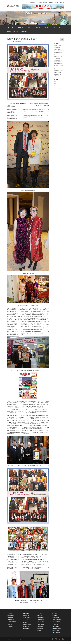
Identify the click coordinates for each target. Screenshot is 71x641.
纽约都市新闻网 (26, 613)
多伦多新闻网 (11, 615)
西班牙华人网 (26, 615)
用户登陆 (45, 2)
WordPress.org (57, 87)
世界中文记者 (11, 619)
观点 (55, 27)
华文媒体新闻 (35, 27)
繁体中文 (57, 2)
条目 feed (56, 83)
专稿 (52, 27)
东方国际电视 (56, 617)
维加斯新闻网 (11, 624)
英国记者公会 (41, 626)
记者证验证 (39, 2)
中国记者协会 (41, 624)
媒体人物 (41, 27)
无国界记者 (40, 628)
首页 (8, 27)
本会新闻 (28, 27)
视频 (17, 31)
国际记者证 (20, 27)
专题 (59, 27)
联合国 (39, 630)
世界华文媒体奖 (23, 31)
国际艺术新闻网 (26, 617)
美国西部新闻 (26, 620)
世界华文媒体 (11, 617)
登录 (55, 81)
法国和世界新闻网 (12, 621)
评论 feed (56, 85)
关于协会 (13, 27)
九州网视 (55, 615)
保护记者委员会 (41, 621)
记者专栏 (9, 31)
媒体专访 (47, 27)
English (62, 2)
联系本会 (51, 2)
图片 (14, 31)
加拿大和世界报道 (27, 624)
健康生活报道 (26, 626)
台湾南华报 (10, 626)
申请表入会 (32, 2)
